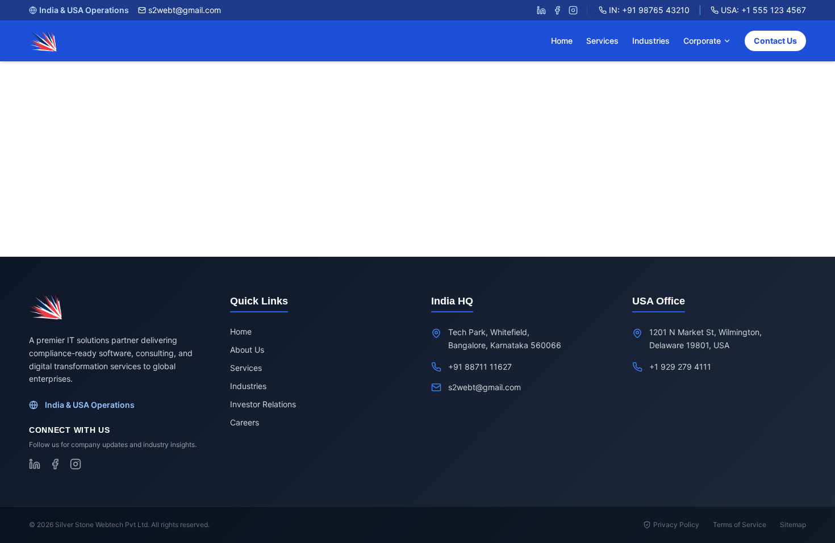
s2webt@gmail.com (184, 10)
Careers (244, 422)
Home (562, 40)
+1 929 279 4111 (680, 366)
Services (602, 40)
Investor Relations (263, 404)
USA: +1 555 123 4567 (763, 10)
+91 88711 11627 (480, 366)
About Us (247, 349)
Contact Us (775, 40)
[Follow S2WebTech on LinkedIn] (541, 10)
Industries (651, 40)
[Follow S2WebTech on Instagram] (573, 10)
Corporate (702, 40)
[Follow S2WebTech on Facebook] (557, 10)
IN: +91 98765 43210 (649, 10)
